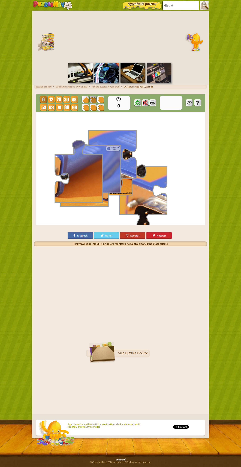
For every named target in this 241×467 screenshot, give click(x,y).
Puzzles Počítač (136, 353)
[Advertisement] (120, 36)
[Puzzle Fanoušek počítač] (106, 82)
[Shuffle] (137, 102)
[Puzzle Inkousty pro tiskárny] (159, 82)
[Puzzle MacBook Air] (132, 82)
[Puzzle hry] (52, 5)
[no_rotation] (145, 102)
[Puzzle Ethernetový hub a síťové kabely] (80, 82)
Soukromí (120, 460)
